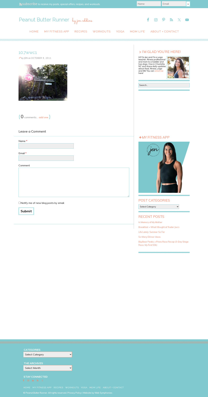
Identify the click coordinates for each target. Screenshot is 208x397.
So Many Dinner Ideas (149, 237)
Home (34, 31)
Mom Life (137, 31)
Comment (24, 165)
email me (159, 71)
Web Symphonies (103, 392)
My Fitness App (56, 31)
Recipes (80, 31)
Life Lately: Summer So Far (151, 232)
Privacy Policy (74, 392)
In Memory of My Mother (150, 222)
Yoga (120, 31)
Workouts (102, 31)
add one (43, 117)
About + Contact (164, 31)
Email (22, 153)
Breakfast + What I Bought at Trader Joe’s (158, 227)
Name (23, 141)
